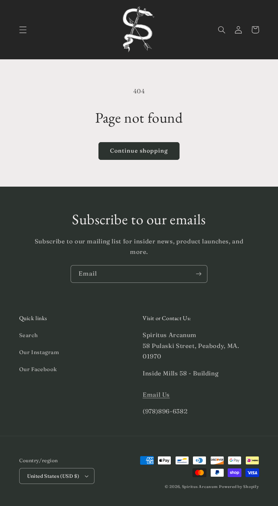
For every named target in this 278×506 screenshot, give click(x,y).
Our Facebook (38, 369)
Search (28, 335)
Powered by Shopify (239, 486)
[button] (22, 29)
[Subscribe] (198, 274)
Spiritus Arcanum (200, 486)
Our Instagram (39, 352)
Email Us (156, 394)
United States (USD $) (53, 476)
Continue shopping (139, 150)
